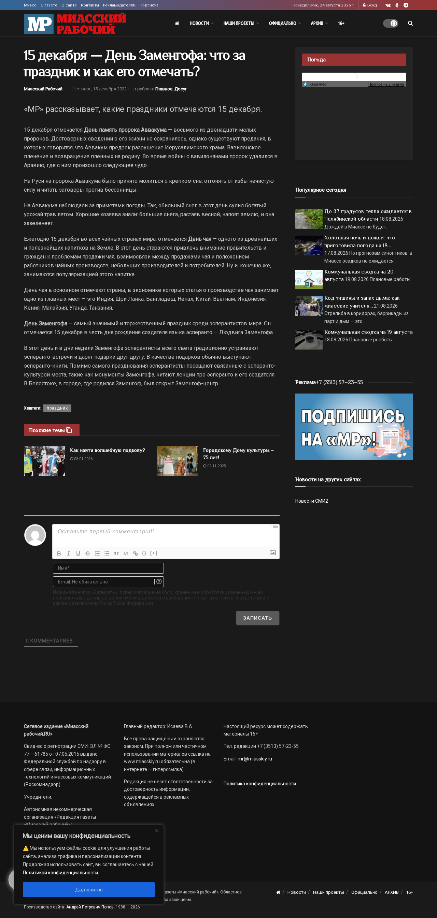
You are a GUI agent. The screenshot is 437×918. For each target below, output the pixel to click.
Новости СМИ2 (311, 501)
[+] (154, 553)
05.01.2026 (83, 459)
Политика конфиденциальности (260, 783)
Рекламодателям (119, 5)
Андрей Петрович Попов (90, 907)
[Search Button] (410, 23)
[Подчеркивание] (78, 553)
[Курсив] (68, 553)
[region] (89, 864)
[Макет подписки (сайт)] (354, 426)
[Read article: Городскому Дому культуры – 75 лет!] (177, 461)
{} (144, 553)
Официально (282, 23)
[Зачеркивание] (88, 553)
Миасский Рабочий (43, 88)
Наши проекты (239, 23)
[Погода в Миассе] (354, 76)
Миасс (30, 5)
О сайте (69, 5)
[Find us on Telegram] (406, 5)
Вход (371, 5)
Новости (199, 23)
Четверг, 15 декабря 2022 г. (101, 88)
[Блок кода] (126, 553)
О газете (49, 5)
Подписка (149, 5)
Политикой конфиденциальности (60, 872)
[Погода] (315, 84)
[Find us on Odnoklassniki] (397, 5)
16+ (341, 23)
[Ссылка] (135, 553)
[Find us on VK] (388, 5)
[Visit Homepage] (75, 23)
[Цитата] (116, 553)
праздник (57, 408)
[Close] (157, 830)
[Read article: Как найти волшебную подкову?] (44, 461)
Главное (163, 88)
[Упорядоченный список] (97, 553)
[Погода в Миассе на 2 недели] (386, 84)
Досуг (180, 88)
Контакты (90, 5)
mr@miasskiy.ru (254, 758)
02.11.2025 (216, 466)
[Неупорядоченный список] (107, 553)
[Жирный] (59, 553)
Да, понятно (89, 889)
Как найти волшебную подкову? (107, 450)
